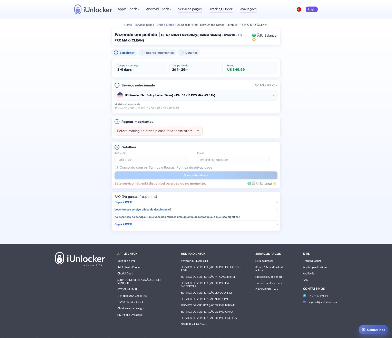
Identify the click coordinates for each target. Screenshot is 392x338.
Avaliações (248, 9)
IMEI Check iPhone (128, 267)
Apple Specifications (315, 267)
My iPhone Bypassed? (130, 314)
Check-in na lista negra (130, 308)
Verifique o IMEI (126, 260)
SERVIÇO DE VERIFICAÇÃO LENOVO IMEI (206, 292)
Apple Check (127, 9)
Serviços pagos (190, 9)
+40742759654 (318, 295)
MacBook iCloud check (269, 276)
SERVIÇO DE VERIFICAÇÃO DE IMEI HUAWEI (208, 305)
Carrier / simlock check (268, 283)
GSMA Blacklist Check (130, 302)
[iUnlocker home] (93, 9)
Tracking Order (221, 9)
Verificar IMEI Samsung (194, 260)
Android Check (157, 9)
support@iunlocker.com (322, 302)
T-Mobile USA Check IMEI (132, 295)
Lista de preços (264, 260)
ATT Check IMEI (127, 289)
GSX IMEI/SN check (266, 289)
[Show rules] (198, 131)
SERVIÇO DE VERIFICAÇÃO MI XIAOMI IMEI (208, 276)
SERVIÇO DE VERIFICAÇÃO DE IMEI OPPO (207, 311)
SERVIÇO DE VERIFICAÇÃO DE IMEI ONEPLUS (209, 318)
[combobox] (196, 95)
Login (311, 9)
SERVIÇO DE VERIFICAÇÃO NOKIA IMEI (205, 299)
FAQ (305, 279)
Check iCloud (125, 273)
